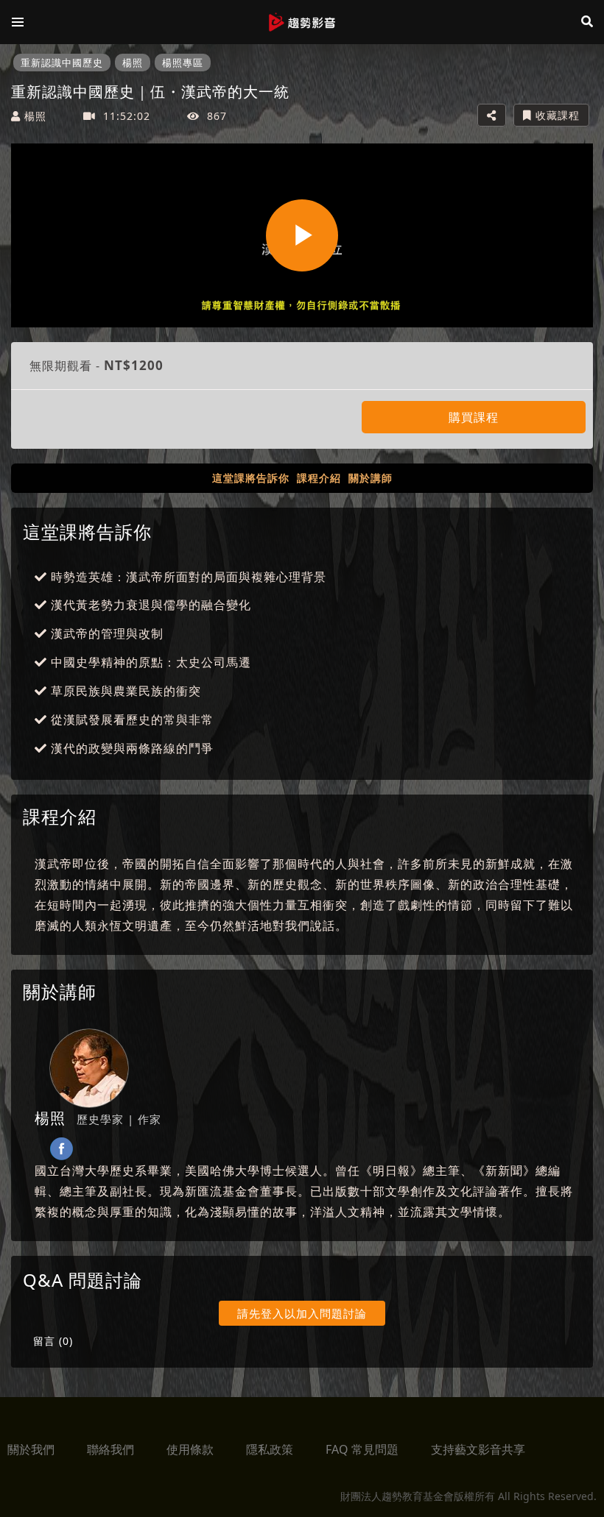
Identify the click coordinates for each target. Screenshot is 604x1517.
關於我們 (31, 1449)
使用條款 (190, 1449)
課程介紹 (319, 478)
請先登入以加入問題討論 (302, 1313)
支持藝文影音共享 (478, 1449)
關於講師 (370, 478)
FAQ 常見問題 (362, 1449)
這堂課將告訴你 (250, 478)
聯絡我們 (110, 1449)
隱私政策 (269, 1449)
